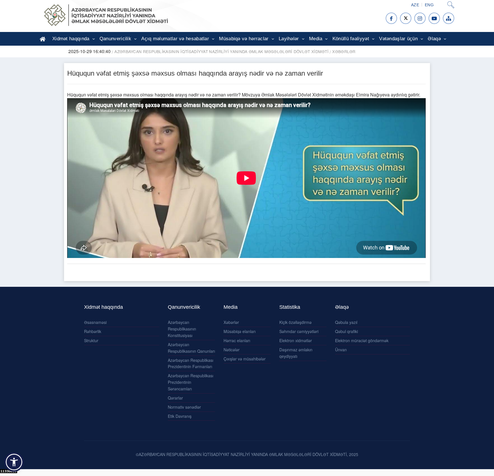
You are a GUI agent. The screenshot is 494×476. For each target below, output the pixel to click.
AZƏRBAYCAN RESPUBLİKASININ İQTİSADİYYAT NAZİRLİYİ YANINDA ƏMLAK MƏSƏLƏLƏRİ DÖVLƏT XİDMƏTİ (221, 51)
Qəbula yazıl (346, 322)
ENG (429, 5)
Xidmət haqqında (70, 38)
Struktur (91, 340)
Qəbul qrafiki (346, 331)
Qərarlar (175, 398)
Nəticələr (232, 349)
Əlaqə (434, 38)
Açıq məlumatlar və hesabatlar (175, 38)
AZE (415, 5)
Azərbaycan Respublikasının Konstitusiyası (182, 328)
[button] (14, 462)
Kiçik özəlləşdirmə (295, 322)
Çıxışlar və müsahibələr (245, 359)
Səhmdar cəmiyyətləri (298, 331)
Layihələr (289, 38)
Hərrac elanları (237, 340)
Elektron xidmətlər (295, 340)
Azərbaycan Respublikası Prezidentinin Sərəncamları (190, 382)
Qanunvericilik (115, 38)
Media (315, 38)
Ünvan (341, 349)
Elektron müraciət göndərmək (362, 340)
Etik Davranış (180, 416)
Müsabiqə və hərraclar (243, 38)
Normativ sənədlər (184, 407)
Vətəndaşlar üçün (398, 38)
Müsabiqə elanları (240, 331)
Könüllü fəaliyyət (350, 38)
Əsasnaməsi (95, 322)
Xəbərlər (343, 51)
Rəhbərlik (92, 331)
